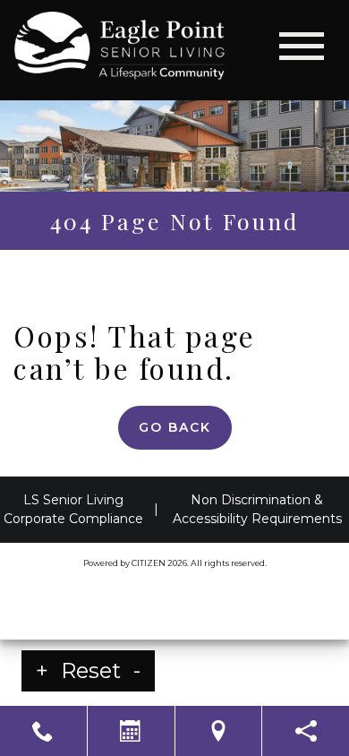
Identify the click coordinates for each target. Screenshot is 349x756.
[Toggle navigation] (301, 46)
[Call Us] (43, 731)
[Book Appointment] (131, 731)
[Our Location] (218, 731)
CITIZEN (149, 563)
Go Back (175, 427)
